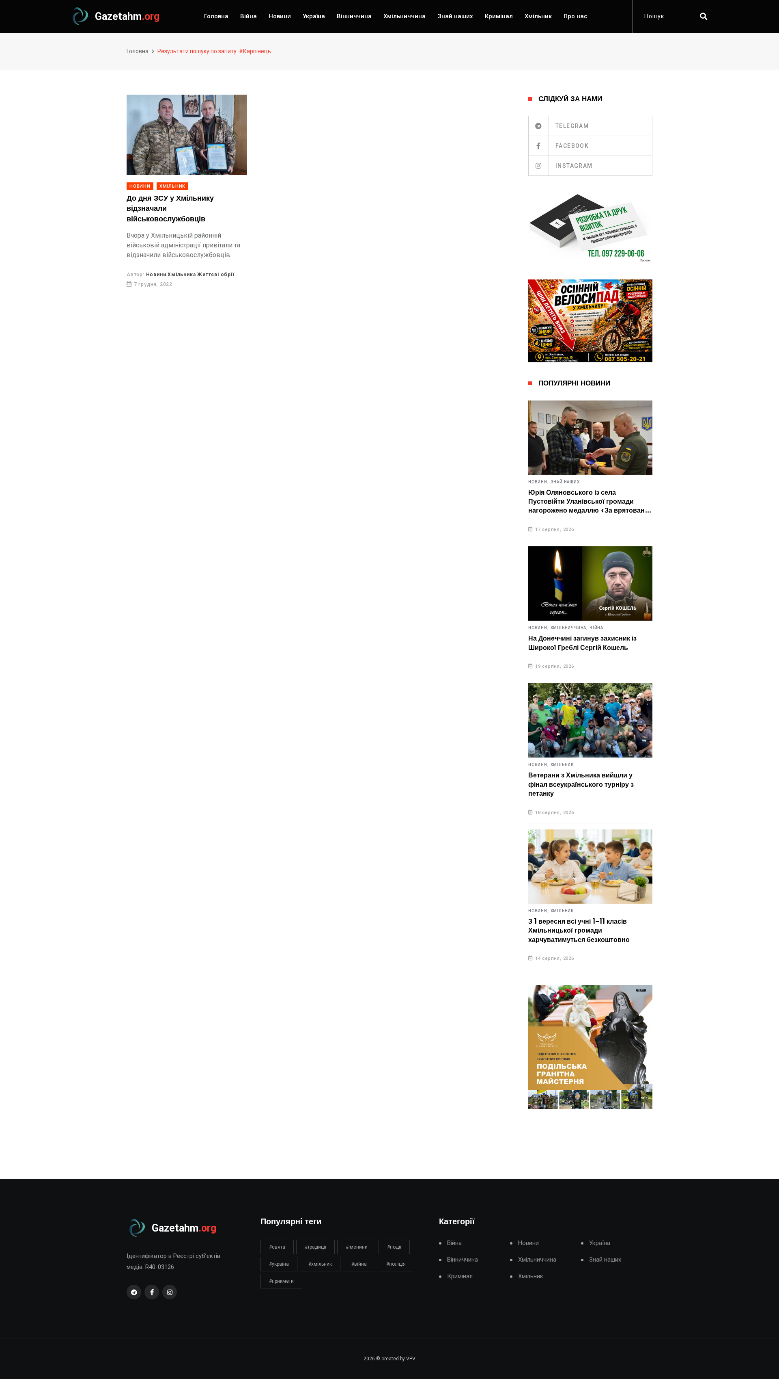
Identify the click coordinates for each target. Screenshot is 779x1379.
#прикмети (281, 1281)
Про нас (575, 16)
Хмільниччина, (569, 628)
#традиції (315, 1247)
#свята (277, 1247)
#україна (279, 1264)
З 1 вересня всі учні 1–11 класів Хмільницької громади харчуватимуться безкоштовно (579, 931)
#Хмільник (320, 1264)
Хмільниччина (404, 16)
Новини (280, 16)
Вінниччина (354, 16)
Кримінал (499, 16)
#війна (359, 1264)
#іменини (357, 1247)
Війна (248, 16)
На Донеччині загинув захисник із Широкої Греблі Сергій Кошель (582, 643)
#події (394, 1247)
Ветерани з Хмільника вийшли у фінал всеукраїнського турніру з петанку (581, 784)
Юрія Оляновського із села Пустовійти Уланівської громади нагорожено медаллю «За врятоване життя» (588, 502)
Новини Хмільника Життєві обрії (190, 274)
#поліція (396, 1264)
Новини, (538, 482)
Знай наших (455, 16)
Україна (314, 16)
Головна (216, 16)
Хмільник (538, 16)
